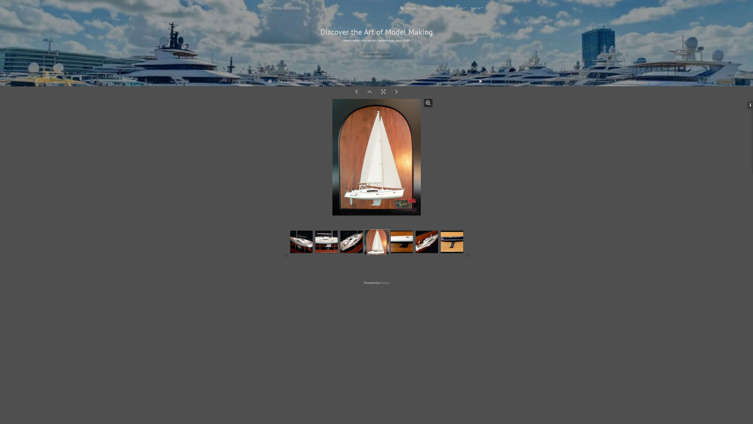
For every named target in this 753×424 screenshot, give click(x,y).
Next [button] (467, 256)
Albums (411, 8)
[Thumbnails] (369, 92)
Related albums (453, 8)
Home (270, 81)
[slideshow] (480, 81)
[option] (301, 255)
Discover (429, 8)
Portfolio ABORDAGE (285, 8)
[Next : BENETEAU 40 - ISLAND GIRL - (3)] (396, 92)
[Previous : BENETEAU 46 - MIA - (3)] (356, 92)
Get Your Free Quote (376, 54)
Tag (280, 81)
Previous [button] (286, 256)
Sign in (475, 8)
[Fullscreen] (383, 92)
